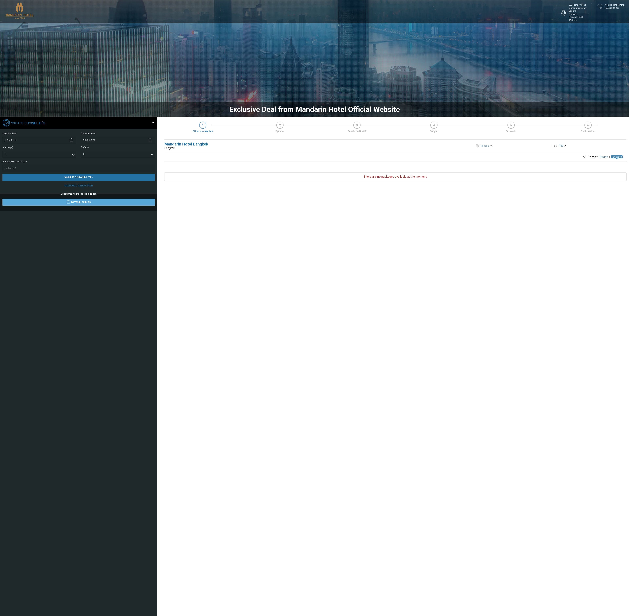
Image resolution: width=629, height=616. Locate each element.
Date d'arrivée (9, 133)
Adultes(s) (7, 147)
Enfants (85, 147)
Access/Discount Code (14, 161)
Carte (574, 20)
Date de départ (88, 133)
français (485, 145)
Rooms (604, 156)
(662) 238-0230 (612, 8)
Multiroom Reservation (79, 185)
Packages (616, 156)
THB (561, 145)
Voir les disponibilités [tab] (28, 123)
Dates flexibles (81, 202)
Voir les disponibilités (79, 177)
